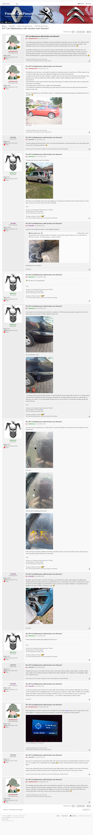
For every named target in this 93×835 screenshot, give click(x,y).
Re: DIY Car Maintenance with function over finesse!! (44, 66)
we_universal (7, 817)
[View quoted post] (42, 233)
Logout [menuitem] (89, 3)
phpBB (8, 815)
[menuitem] (8, 22)
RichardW (33, 233)
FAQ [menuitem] (2, 22)
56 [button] (87, 32)
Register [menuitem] (82, 3)
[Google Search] (17, 4)
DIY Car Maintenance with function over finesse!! (25, 28)
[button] (73, 32)
